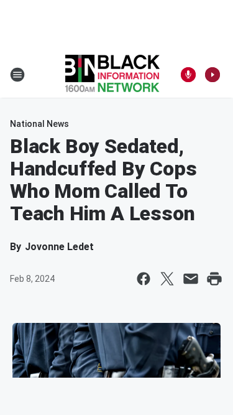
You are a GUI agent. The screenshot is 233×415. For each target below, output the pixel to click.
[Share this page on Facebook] (143, 278)
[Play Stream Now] (212, 74)
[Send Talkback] (188, 74)
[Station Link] (112, 75)
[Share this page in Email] (190, 278)
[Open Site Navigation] (17, 74)
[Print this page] (214, 278)
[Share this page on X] (167, 278)
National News (39, 124)
